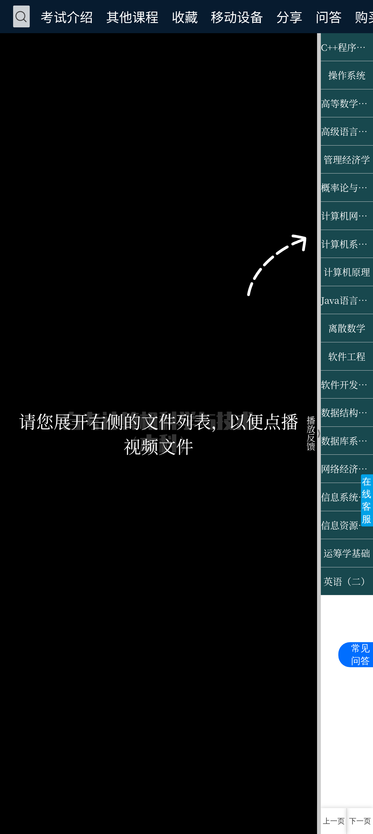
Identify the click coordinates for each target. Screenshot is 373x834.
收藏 (185, 16)
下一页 (360, 821)
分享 (289, 16)
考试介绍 (67, 16)
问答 (329, 16)
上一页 (334, 821)
